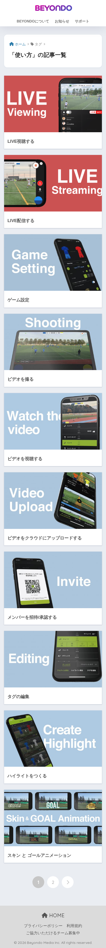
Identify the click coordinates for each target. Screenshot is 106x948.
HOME (56, 915)
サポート (82, 21)
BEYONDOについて (33, 21)
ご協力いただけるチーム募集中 (53, 933)
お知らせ (62, 21)
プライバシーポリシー (43, 926)
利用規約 (74, 926)
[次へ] (68, 882)
